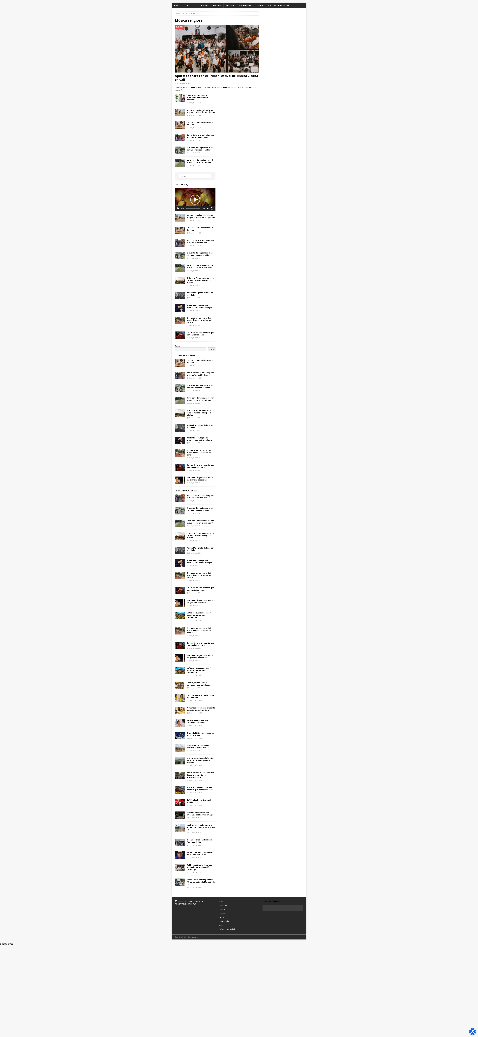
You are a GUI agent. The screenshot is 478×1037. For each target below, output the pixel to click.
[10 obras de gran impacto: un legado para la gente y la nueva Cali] (180, 828)
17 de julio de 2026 (194, 115)
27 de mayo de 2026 (195, 700)
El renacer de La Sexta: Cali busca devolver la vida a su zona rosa (199, 320)
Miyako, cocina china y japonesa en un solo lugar (198, 684)
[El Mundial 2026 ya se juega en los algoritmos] (180, 735)
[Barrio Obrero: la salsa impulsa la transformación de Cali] (180, 137)
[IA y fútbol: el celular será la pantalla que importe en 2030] (180, 790)
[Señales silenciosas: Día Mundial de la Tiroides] (180, 723)
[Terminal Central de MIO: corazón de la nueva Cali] (180, 748)
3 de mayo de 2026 (194, 858)
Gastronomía (246, 5)
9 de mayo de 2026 (194, 818)
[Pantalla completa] (212, 208)
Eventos (204, 5)
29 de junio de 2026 (194, 165)
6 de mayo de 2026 (194, 845)
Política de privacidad (279, 5)
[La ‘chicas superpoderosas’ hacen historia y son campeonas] (180, 615)
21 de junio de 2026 (194, 310)
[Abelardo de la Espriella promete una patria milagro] (180, 308)
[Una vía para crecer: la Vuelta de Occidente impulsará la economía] (180, 760)
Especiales (190, 5)
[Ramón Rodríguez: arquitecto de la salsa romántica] (180, 855)
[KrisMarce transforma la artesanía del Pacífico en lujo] (180, 815)
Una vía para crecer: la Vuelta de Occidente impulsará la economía (200, 760)
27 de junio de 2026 (194, 285)
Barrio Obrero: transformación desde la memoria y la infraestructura (200, 775)
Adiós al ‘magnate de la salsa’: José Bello (200, 294)
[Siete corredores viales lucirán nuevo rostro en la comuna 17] (180, 163)
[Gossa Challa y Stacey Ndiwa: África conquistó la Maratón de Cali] (180, 882)
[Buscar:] (195, 176)
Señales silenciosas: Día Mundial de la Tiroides (197, 721)
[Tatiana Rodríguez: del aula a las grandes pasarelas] (180, 480)
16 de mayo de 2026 (195, 780)
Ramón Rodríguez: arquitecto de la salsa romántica (200, 853)
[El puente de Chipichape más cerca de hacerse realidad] (180, 150)
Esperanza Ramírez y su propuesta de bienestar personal (197, 97)
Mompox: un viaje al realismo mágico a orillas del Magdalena (201, 111)
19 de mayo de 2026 (195, 751)
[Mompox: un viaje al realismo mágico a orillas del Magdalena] (180, 112)
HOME (176, 5)
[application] (195, 199)
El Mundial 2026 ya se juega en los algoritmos (200, 734)
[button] (195, 200)
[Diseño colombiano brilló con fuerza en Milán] (180, 842)
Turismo (217, 5)
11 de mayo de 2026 (195, 792)
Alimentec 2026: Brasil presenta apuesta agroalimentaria (201, 709)
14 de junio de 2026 (194, 483)
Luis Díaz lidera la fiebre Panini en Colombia (200, 696)
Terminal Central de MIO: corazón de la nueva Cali (198, 746)
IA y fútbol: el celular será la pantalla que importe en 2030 (200, 788)
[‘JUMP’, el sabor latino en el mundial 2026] (180, 802)
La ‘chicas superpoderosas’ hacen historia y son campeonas (199, 615)
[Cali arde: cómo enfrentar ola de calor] (180, 125)
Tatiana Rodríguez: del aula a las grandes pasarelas (200, 478)
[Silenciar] (208, 208)
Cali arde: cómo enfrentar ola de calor (200, 123)
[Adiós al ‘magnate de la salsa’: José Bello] (180, 295)
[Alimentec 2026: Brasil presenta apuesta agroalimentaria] (180, 710)
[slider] (193, 208)
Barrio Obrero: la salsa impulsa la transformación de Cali (200, 136)
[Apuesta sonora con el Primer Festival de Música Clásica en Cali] (217, 49)
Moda (260, 5)
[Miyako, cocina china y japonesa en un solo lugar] (180, 685)
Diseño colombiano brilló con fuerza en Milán (199, 841)
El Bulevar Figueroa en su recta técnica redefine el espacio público (200, 280)
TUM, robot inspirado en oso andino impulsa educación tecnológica (199, 867)
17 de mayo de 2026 (195, 765)
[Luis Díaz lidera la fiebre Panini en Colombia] (180, 698)
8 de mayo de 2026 (194, 833)
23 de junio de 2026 (194, 298)
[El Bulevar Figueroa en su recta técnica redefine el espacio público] (180, 280)
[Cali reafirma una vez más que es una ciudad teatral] (180, 335)
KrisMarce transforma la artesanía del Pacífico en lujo (200, 813)
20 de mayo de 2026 (195, 738)
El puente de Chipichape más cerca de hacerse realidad (200, 148)
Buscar (177, 346)
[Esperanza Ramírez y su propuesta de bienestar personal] (180, 98)
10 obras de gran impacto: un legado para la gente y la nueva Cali (201, 827)
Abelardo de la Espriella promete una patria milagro (199, 306)
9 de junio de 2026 (194, 620)
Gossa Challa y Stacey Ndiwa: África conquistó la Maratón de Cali (201, 881)
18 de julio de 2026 (194, 102)
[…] (182, 90)
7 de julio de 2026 (194, 153)
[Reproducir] (178, 208)
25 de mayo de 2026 (195, 725)
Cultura (230, 5)
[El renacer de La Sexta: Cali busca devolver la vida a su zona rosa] (180, 320)
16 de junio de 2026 (194, 325)
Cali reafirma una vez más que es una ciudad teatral (200, 333)
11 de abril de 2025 (184, 83)
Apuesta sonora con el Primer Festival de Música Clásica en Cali (216, 78)
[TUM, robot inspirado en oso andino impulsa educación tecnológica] (180, 867)
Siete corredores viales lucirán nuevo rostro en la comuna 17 (200, 161)
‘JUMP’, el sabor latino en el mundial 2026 (199, 801)
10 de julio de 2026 (194, 140)
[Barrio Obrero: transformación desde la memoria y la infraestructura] (180, 775)
